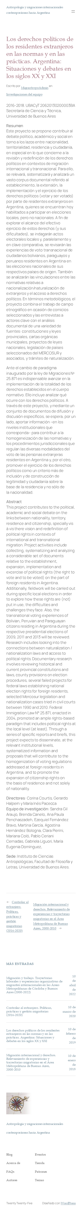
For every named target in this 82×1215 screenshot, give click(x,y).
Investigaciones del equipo (24, 94)
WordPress (68, 1203)
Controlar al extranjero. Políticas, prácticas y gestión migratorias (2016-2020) (17, 916)
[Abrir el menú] (73, 11)
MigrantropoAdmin (34, 87)
